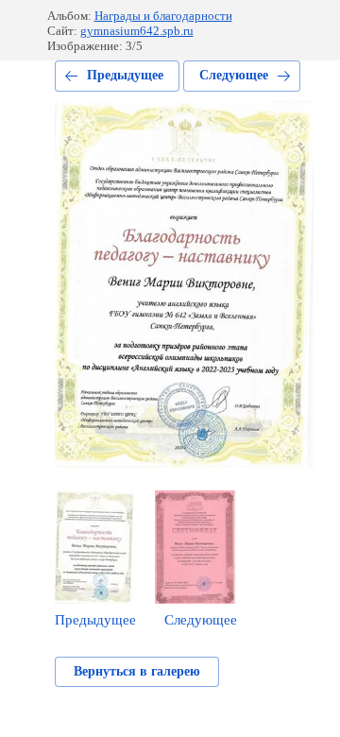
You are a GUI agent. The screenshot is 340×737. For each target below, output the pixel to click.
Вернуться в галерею (137, 671)
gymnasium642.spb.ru (137, 31)
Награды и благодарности (163, 16)
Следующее (233, 75)
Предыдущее (125, 75)
